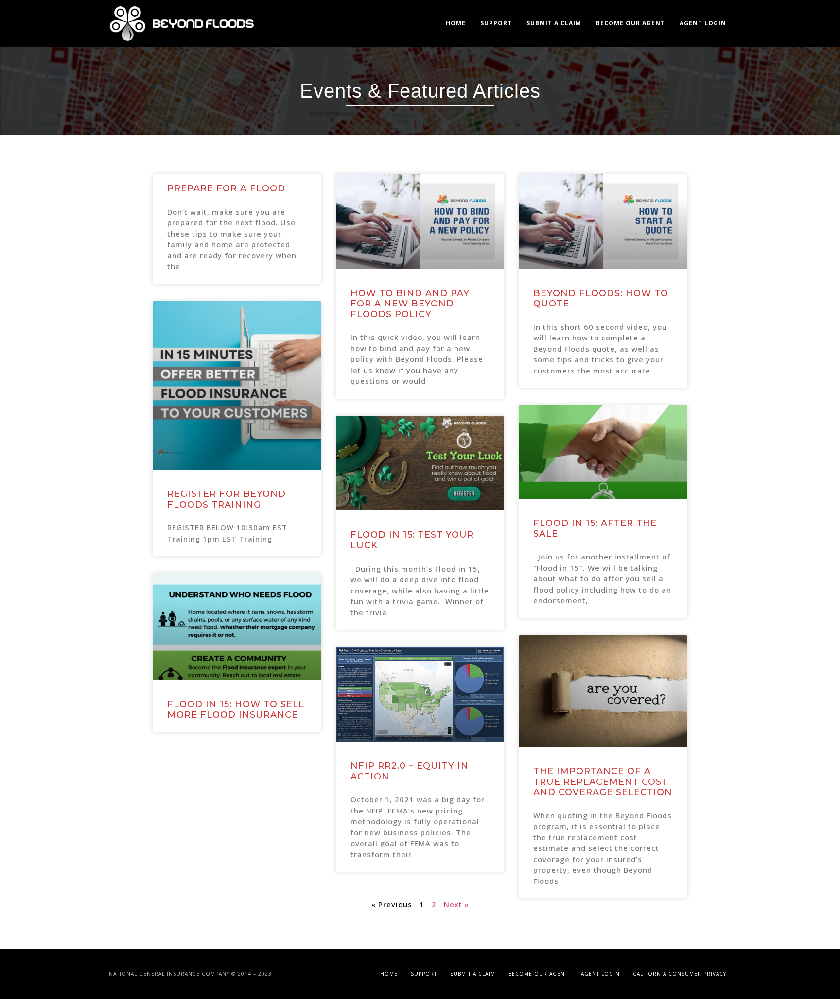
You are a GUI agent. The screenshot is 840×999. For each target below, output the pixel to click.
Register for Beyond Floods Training (226, 499)
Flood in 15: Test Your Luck (412, 540)
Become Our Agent (630, 23)
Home (456, 23)
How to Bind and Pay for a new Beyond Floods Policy (410, 304)
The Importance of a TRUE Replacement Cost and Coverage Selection (602, 781)
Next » (456, 904)
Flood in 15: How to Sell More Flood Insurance (235, 709)
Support (496, 23)
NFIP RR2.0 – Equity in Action (409, 771)
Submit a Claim (553, 23)
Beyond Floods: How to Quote (600, 298)
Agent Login (703, 23)
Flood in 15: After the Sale (595, 528)
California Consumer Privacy (679, 973)
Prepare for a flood (226, 188)
